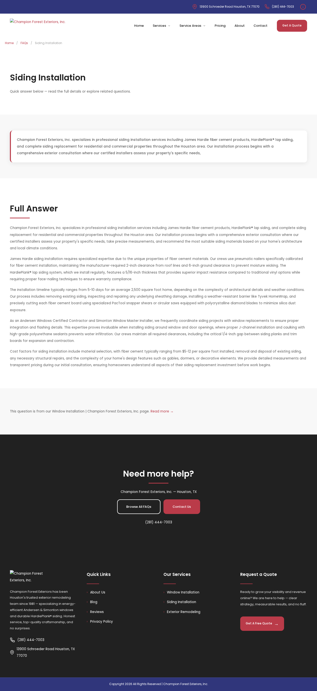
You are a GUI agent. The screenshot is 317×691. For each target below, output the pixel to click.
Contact (260, 26)
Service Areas (190, 26)
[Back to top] (301, 677)
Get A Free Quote (259, 623)
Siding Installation (179, 602)
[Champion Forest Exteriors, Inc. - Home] (37, 26)
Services (159, 26)
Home (139, 26)
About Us (96, 592)
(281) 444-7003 (283, 7)
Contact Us (182, 507)
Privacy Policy (100, 621)
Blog (92, 602)
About (240, 26)
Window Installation (181, 592)
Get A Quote (292, 25)
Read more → (162, 411)
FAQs (24, 43)
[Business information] (303, 7)
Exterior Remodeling (181, 612)
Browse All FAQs (138, 507)
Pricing (220, 26)
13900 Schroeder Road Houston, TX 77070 (230, 7)
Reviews (95, 612)
